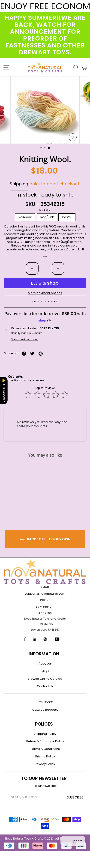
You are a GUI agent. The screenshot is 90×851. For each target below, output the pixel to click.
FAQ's (45, 671)
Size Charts (45, 702)
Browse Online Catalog (45, 678)
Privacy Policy (45, 764)
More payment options (45, 293)
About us (45, 663)
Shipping (19, 184)
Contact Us (45, 686)
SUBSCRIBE (75, 797)
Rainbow (25, 217)
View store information (24, 339)
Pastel (67, 217)
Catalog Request (45, 709)
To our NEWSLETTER (44, 778)
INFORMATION (44, 654)
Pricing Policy (45, 756)
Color (45, 209)
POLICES (44, 724)
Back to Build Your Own (48, 539)
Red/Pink (47, 217)
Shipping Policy (45, 734)
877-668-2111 (45, 606)
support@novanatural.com (45, 593)
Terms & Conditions (45, 749)
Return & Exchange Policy (45, 741)
